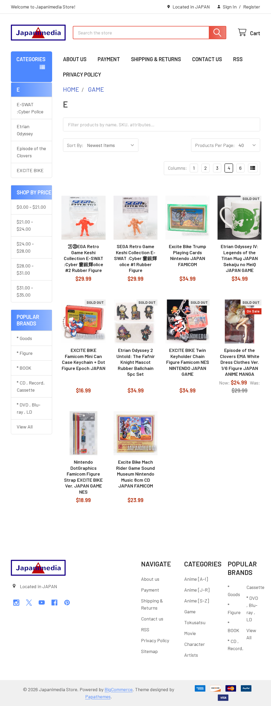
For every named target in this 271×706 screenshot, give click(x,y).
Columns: (177, 168)
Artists (191, 655)
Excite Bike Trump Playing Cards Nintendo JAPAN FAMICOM (187, 255)
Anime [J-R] (197, 590)
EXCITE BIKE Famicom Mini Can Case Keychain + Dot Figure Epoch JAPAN (83, 359)
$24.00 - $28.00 (25, 247)
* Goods (24, 338)
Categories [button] (31, 59)
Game (190, 611)
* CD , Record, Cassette (31, 386)
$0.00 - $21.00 (31, 207)
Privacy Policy (82, 74)
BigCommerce (119, 689)
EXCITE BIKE (30, 170)
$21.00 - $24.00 (25, 225)
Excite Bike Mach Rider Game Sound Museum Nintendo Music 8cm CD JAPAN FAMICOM (135, 474)
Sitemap (149, 651)
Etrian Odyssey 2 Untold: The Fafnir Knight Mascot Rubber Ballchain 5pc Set (135, 362)
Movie (190, 633)
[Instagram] (16, 602)
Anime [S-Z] (196, 601)
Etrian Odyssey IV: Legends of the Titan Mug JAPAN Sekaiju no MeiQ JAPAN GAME (239, 258)
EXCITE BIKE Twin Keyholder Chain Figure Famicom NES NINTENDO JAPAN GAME (187, 362)
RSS (238, 59)
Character (194, 644)
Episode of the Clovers (31, 151)
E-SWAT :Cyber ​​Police (30, 107)
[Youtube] (41, 602)
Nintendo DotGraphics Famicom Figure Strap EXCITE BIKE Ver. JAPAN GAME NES (83, 477)
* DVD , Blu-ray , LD (28, 408)
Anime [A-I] (196, 579)
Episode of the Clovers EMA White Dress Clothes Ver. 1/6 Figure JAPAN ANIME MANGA (239, 362)
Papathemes (98, 696)
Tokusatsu (194, 622)
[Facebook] (54, 602)
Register (251, 7)
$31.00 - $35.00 (25, 291)
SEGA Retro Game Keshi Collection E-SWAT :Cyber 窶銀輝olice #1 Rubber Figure (135, 258)
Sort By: (75, 145)
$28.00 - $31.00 (25, 269)
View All (25, 427)
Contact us (207, 59)
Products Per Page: (215, 145)
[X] (29, 602)
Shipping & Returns (156, 59)
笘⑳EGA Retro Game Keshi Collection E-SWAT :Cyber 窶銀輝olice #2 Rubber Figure (83, 258)
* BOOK (24, 368)
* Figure (25, 353)
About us (75, 59)
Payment (109, 59)
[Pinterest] (67, 602)
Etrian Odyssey (25, 129)
